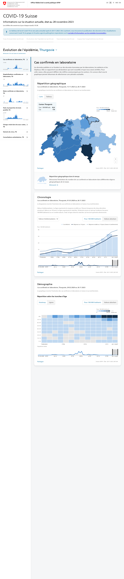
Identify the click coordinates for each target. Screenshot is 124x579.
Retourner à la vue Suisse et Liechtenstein (14, 53)
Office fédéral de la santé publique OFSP (45, 3)
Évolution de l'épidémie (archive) (40, 39)
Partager (40, 168)
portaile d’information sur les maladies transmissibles (87, 33)
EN (120, 3)
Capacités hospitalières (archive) (90, 39)
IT (113, 3)
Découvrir (52, 185)
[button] (48, 50)
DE (107, 3)
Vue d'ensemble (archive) (13, 39)
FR (110, 3)
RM (116, 3)
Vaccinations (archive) (65, 39)
